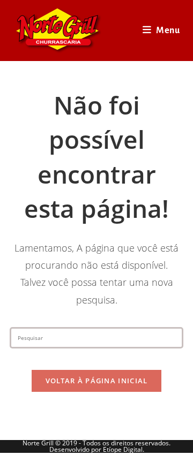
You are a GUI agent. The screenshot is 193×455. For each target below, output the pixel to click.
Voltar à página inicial (97, 380)
